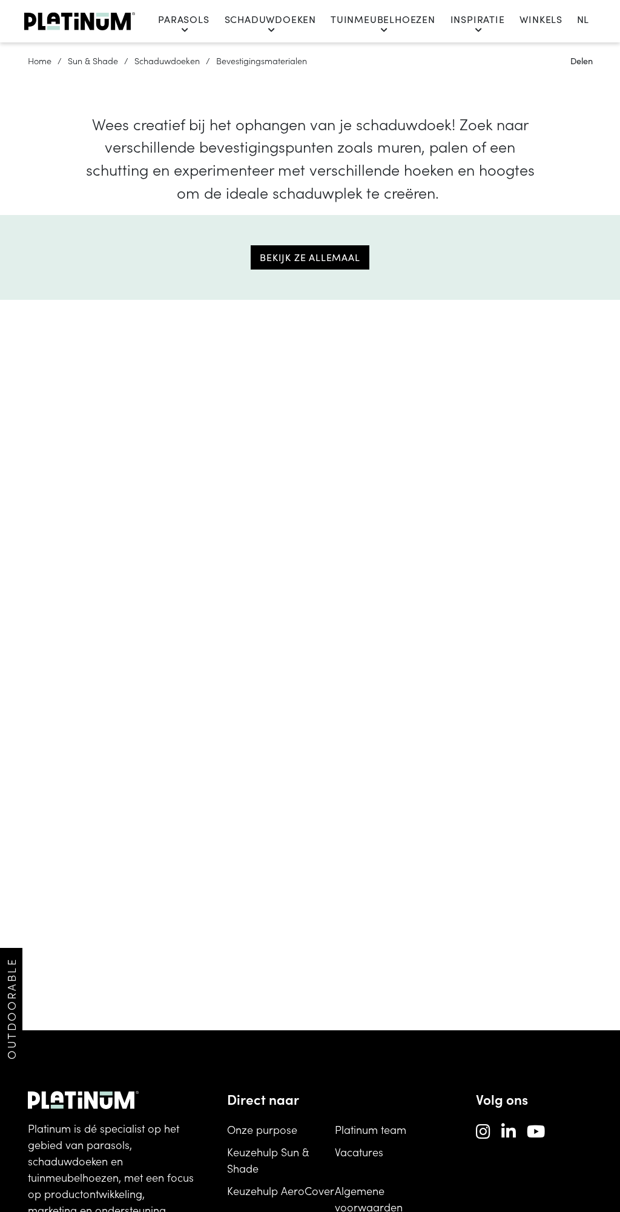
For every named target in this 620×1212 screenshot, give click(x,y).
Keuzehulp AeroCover (280, 1190)
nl (583, 19)
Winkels (540, 19)
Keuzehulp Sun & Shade (268, 1160)
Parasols (183, 19)
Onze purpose (262, 1129)
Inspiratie (477, 19)
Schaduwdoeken (270, 19)
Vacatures (359, 1151)
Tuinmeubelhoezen (383, 19)
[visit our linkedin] (508, 1130)
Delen (581, 61)
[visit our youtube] (536, 1130)
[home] (79, 21)
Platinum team (370, 1129)
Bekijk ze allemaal (310, 257)
